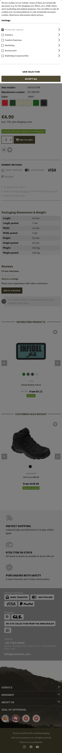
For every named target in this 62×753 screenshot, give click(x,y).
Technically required (14, 29)
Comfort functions (13, 40)
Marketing (9, 45)
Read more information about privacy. (26, 15)
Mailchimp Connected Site (17, 56)
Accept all (31, 78)
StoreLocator (11, 50)
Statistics (9, 35)
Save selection (31, 71)
